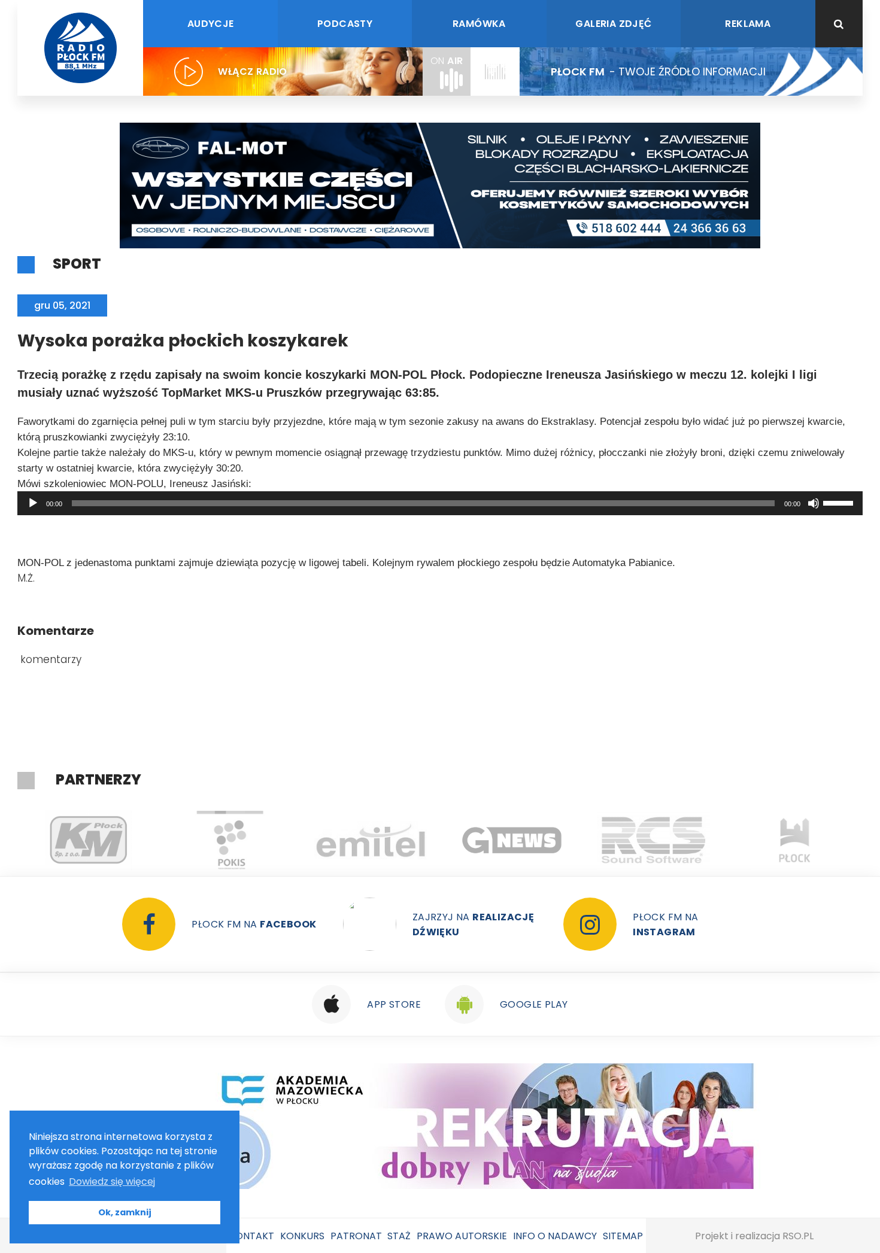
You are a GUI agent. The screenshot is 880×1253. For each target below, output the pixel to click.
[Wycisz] (814, 503)
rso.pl (798, 1236)
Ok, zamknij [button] (124, 1212)
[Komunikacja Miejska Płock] (88, 840)
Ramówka (479, 24)
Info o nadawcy (555, 1236)
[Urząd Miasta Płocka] (794, 840)
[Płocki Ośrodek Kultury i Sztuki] (229, 840)
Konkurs (302, 1236)
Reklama (747, 24)
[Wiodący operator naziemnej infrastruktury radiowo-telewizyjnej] (370, 840)
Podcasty (344, 24)
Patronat (356, 1236)
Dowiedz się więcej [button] (112, 1181)
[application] (439, 503)
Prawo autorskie (462, 1236)
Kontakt (251, 1236)
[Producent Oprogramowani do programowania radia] (653, 840)
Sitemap (623, 1236)
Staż (399, 1236)
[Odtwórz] (33, 503)
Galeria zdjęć (613, 24)
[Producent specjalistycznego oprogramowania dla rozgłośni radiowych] (511, 840)
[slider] (840, 502)
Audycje (210, 24)
